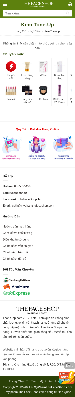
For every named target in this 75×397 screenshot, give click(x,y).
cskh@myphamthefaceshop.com (33, 205)
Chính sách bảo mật (16, 252)
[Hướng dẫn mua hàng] (37, 147)
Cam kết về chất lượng (17, 232)
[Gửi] (67, 13)
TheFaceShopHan (30, 199)
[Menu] (5, 4)
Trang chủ (20, 31)
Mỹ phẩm (35, 31)
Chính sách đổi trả (14, 258)
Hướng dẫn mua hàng (17, 226)
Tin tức (31, 381)
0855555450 (22, 186)
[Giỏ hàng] (70, 4)
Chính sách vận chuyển (18, 245)
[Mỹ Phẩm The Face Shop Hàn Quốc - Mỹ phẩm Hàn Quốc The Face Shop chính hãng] (37, 4)
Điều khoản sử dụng (16, 239)
